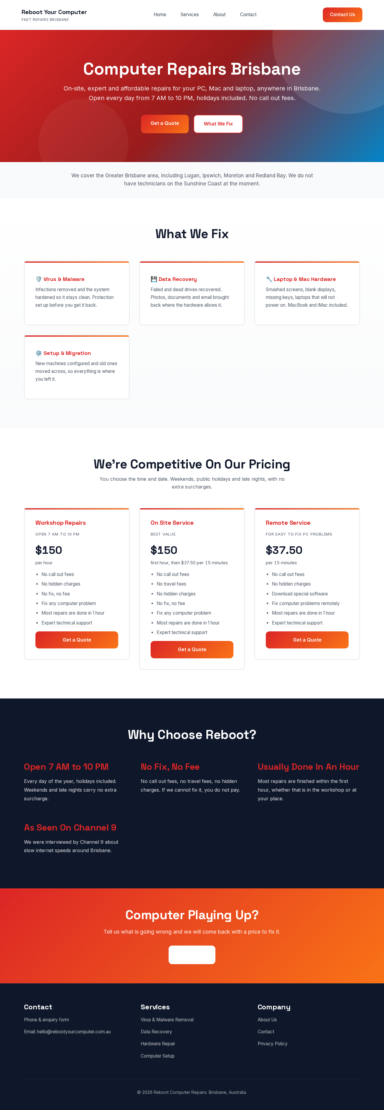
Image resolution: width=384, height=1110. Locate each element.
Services (190, 14)
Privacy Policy (273, 1044)
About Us (267, 1020)
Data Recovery (156, 1032)
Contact (248, 14)
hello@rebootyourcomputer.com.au (74, 1032)
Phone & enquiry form (46, 1020)
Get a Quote (165, 123)
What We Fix (218, 124)
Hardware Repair (158, 1044)
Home (160, 14)
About (219, 14)
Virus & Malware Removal (167, 1020)
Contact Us (342, 14)
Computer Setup (158, 1056)
